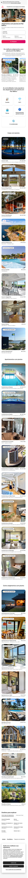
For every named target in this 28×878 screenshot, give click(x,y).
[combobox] (13, 33)
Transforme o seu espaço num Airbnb (16, 6)
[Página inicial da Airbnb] (3, 7)
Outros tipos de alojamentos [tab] (8, 815)
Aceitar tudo (13, 862)
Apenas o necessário (13, 866)
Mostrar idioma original (16, 3)
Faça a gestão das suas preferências (13, 869)
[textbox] (7, 37)
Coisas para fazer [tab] (19, 815)
